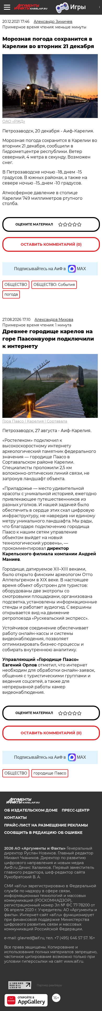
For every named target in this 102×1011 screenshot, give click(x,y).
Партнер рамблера (49, 985)
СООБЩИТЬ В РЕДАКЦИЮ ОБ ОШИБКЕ (43, 832)
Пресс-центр (75, 810)
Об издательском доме (31, 810)
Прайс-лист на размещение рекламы (46, 825)
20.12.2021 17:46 (16, 21)
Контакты (15, 817)
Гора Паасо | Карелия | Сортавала (34, 421)
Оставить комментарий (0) (51, 244)
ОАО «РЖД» (13, 121)
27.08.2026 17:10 (16, 319)
